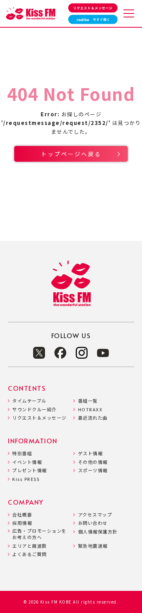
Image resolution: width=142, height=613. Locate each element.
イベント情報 (27, 462)
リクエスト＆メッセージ (39, 418)
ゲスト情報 (90, 453)
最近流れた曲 (92, 418)
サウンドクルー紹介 (34, 409)
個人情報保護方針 (97, 532)
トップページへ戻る (71, 154)
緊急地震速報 (92, 546)
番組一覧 (87, 401)
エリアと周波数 (29, 546)
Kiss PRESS (25, 479)
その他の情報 (92, 462)
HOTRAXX (90, 409)
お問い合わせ (92, 523)
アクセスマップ (95, 515)
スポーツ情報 (92, 470)
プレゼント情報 (29, 470)
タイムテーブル (29, 401)
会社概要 (22, 515)
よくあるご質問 (29, 554)
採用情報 (22, 523)
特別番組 (22, 453)
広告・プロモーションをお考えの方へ (39, 534)
